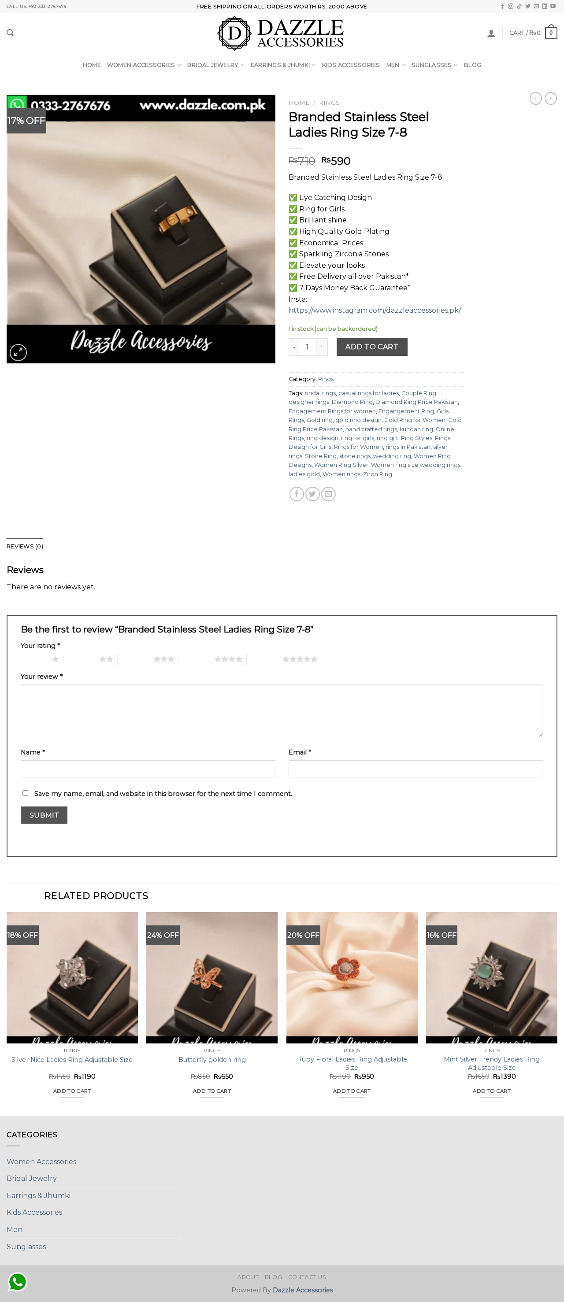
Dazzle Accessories (303, 1290)
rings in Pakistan (408, 447)
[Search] (10, 32)
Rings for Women (358, 447)
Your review (42, 677)
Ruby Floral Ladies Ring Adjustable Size (352, 1063)
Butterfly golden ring (212, 1060)
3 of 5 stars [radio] (135, 658)
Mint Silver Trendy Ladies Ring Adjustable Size (492, 1063)
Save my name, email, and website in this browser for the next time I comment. (163, 794)
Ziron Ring (377, 474)
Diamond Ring (352, 402)
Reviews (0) (25, 546)
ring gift (387, 438)
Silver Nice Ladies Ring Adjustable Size (72, 1060)
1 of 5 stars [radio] (34, 658)
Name (33, 752)
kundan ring (416, 429)
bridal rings (320, 393)
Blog (472, 65)
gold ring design (358, 420)
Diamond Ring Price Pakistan (416, 402)
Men (393, 65)
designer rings (309, 402)
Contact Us (307, 1277)
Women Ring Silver (341, 465)
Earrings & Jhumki (280, 65)
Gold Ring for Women (414, 420)
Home (92, 65)
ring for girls (357, 438)
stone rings (355, 456)
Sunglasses (432, 65)
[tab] (25, 546)
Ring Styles (416, 438)
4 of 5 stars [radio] (196, 658)
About (248, 1277)
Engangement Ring (406, 411)
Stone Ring (321, 456)
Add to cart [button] (72, 1091)
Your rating (40, 646)
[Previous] (7, 1012)
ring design (322, 438)
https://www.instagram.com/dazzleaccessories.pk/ (375, 310)
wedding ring (392, 456)
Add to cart (371, 347)
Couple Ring (418, 393)
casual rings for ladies (368, 393)
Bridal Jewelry (213, 65)
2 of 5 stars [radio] (81, 658)
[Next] (557, 1012)
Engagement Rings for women (332, 411)
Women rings (341, 474)
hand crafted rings (371, 429)
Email (300, 752)
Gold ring (320, 420)
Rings (329, 102)
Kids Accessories (351, 65)
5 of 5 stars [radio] (264, 658)
